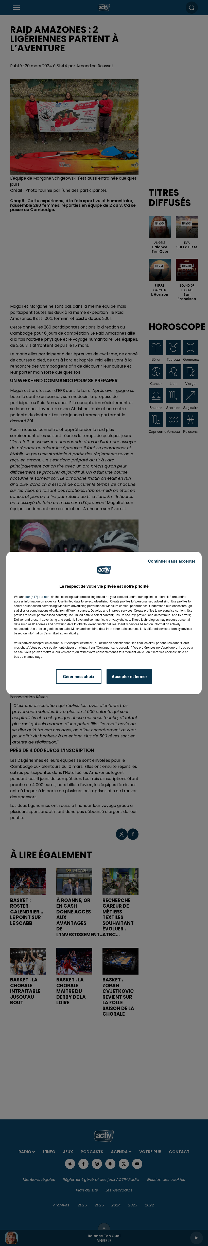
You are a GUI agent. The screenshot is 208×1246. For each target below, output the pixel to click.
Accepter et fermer (129, 676)
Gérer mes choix (78, 676)
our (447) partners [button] (37, 596)
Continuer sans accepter (171, 561)
